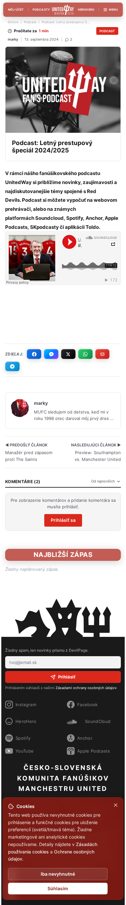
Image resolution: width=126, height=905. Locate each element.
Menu (113, 9)
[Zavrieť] (116, 805)
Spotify (74, 218)
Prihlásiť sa (63, 520)
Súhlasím (57, 888)
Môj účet (16, 9)
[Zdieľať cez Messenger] (51, 354)
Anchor (94, 218)
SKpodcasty (44, 227)
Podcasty (41, 9)
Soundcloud (49, 218)
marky (13, 39)
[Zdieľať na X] (68, 354)
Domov (13, 22)
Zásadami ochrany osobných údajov (86, 688)
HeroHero (86, 9)
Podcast (30, 22)
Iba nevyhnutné (58, 874)
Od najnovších (103, 481)
